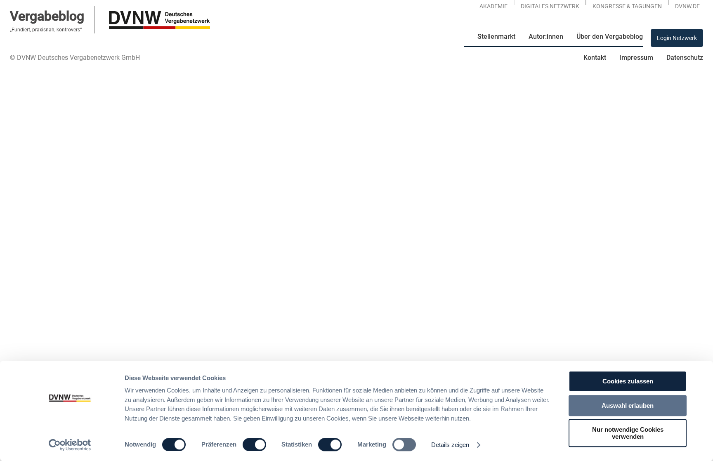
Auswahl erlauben (628, 405)
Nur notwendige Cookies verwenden (627, 433)
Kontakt (594, 57)
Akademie (493, 6)
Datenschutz (684, 57)
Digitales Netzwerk (550, 6)
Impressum (636, 57)
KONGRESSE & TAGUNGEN (627, 6)
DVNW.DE (687, 6)
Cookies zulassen (627, 381)
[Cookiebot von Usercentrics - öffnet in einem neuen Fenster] (70, 445)
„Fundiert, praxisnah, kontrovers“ (46, 30)
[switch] (254, 444)
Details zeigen (450, 444)
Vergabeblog (47, 16)
